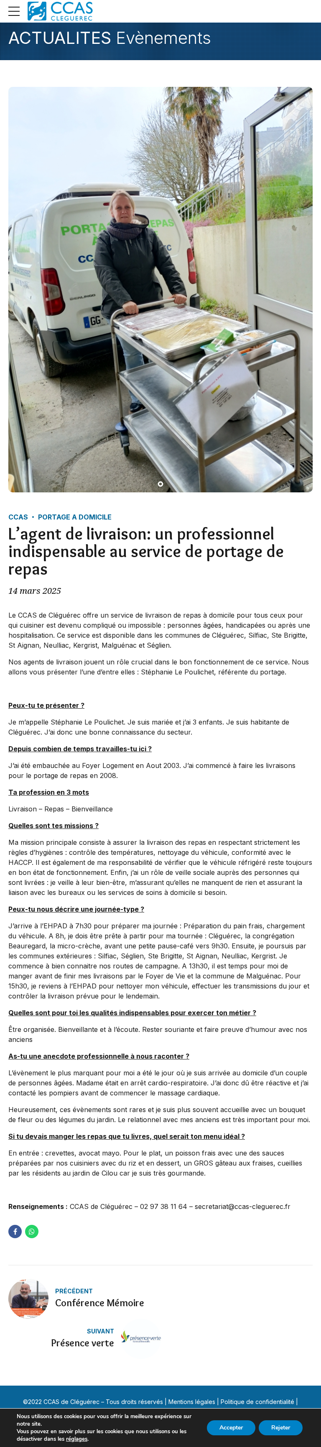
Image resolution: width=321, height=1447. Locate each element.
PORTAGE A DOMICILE (75, 517)
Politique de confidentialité (257, 1401)
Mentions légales (191, 1401)
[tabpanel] (160, 289)
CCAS (18, 517)
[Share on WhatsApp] (31, 1231)
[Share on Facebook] (15, 1231)
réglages (76, 1439)
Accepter (231, 1428)
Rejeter (280, 1428)
